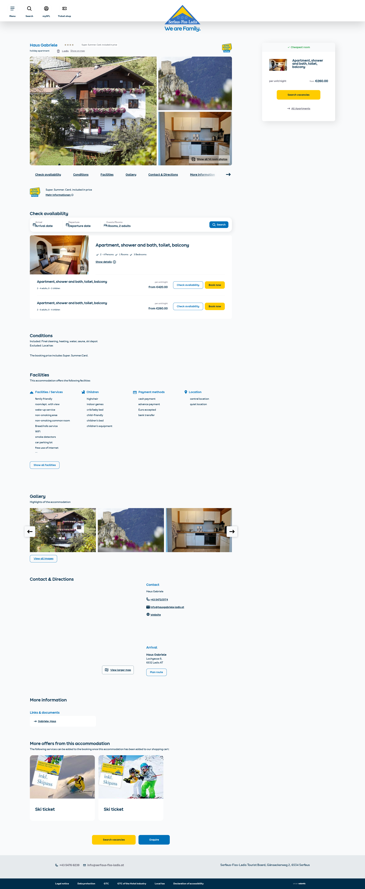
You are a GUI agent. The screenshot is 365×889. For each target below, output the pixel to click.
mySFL (46, 16)
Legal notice (62, 883)
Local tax (160, 883)
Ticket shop (64, 16)
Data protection (86, 883)
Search (29, 16)
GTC (106, 883)
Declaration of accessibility (188, 883)
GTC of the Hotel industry (131, 883)
